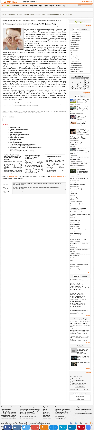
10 (85, 82)
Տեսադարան (46, 413)
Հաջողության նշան (76, 382)
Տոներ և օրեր (74, 48)
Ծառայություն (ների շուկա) (76, 290)
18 (88, 84)
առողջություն (21, 105)
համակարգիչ (35, 105)
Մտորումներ (74, 46)
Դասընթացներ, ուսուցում (75, 328)
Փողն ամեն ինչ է (76, 379)
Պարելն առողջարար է (15, 139)
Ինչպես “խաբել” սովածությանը (17, 137)
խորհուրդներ (28, 105)
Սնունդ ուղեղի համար (15, 131)
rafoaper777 (78, 176)
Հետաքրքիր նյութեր (76, 32)
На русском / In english (76, 71)
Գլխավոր (4, 20)
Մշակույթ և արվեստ (76, 65)
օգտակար (15, 105)
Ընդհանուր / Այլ (75, 69)
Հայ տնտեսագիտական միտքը (8, 418)
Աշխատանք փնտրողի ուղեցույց (63, 411)
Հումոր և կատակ (75, 38)
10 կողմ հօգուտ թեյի (15, 127)
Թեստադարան (47, 418)
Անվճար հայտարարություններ (62, 409)
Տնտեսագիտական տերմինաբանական (29, 409)
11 (88, 82)
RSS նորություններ (59, 416)
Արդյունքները (83, 389)
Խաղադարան (46, 415)
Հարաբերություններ (76, 34)
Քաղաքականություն (76, 63)
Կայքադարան (46, 416)
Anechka (81, 270)
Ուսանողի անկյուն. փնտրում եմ (8, 413)
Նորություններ (74, 59)
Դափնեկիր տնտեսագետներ (8, 416)
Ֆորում (45, 411)
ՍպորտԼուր (74, 54)
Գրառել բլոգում (80, 22)
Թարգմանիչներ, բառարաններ (27, 413)
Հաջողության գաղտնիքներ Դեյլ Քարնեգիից (20, 145)
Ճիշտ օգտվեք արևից (15, 136)
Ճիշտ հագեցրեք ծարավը (16, 142)
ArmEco (11, 117)
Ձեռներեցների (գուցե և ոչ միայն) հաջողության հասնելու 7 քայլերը (26, 147)
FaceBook (5, 117)
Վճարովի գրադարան (6, 411)
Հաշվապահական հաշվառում (76, 280)
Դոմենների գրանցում (60, 418)
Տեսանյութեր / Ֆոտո (76, 67)
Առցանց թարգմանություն (26, 412)
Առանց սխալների (14, 149)
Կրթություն (74, 52)
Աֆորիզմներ (74, 42)
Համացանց (74, 50)
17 (85, 84)
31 (85, 88)
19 (72, 86)
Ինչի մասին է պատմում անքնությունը (19, 129)
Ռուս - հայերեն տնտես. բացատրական (29, 411)
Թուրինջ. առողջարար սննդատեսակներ (19, 134)
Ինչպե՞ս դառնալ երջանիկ (16, 132)
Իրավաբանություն (74, 313)
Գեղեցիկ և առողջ (17, 20)
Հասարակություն (75, 61)
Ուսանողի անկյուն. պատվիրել (8, 412)
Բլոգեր (10, 20)
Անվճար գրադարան (6, 409)
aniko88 (78, 241)
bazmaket (81, 113)
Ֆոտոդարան (46, 412)
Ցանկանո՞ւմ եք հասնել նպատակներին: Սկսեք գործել (23, 144)
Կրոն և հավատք (75, 40)
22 (80, 86)
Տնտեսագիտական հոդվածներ (8, 415)
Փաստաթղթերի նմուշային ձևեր (28, 416)
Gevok (80, 201)
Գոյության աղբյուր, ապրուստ (79, 383)
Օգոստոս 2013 (80, 76)
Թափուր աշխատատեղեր (61, 412)
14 (77, 84)
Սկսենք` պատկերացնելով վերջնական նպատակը (22, 150)
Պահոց (89, 389)
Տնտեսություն (74, 57)
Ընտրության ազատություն (78, 380)
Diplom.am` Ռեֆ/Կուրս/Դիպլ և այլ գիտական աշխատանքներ (83, 410)
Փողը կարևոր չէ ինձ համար (78, 384)
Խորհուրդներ (74, 44)
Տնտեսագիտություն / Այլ (75, 299)
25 (88, 86)
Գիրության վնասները (15, 140)
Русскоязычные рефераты (26, 418)
